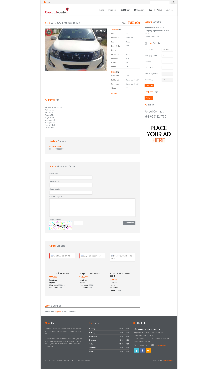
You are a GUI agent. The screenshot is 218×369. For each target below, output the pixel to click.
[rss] (148, 350)
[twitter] (136, 350)
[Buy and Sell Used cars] (58, 10)
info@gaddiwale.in (161, 345)
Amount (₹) (149, 49)
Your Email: (54, 181)
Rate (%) (148, 61)
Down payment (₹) (151, 55)
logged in (58, 312)
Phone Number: (55, 189)
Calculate (149, 85)
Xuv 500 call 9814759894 (59, 273)
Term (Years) (149, 67)
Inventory (112, 10)
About (159, 10)
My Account (139, 10)
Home (101, 10)
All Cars (149, 98)
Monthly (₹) (149, 79)
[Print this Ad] (104, 30)
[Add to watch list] (101, 30)
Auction (169, 10)
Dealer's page (55, 146)
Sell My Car (125, 10)
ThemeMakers (167, 360)
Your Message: (55, 197)
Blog (150, 10)
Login (49, 2)
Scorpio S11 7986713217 (89, 273)
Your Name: (54, 174)
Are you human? (55, 220)
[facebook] (142, 350)
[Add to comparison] (97, 30)
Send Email (129, 223)
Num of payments (151, 73)
